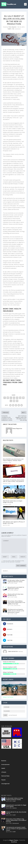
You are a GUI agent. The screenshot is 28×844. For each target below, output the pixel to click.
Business (16, 590)
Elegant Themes (13, 840)
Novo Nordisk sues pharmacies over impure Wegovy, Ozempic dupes (13, 459)
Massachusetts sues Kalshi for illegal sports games (16, 587)
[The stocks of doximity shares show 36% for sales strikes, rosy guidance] (14, 471)
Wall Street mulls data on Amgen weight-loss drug (12, 501)
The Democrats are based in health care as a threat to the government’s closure (16, 611)
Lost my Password (13, 715)
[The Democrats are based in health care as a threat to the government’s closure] (5, 610)
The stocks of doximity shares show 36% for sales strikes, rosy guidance (13, 480)
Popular (3, 780)
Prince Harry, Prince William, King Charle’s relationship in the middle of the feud (16, 602)
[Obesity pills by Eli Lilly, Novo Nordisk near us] (5, 595)
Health (9, 29)
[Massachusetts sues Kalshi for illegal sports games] (5, 588)
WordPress (14, 842)
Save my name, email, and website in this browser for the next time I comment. (12, 561)
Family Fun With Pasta (9, 661)
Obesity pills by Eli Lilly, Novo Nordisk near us (15, 594)
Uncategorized (5, 783)
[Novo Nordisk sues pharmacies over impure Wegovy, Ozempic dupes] (14, 450)
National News (5, 776)
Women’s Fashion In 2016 (9, 667)
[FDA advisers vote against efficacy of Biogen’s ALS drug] (14, 512)
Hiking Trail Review (8, 672)
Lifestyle (3, 772)
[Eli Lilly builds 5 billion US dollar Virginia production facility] (5, 581)
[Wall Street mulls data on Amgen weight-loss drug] (14, 492)
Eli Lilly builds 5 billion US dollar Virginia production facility (16, 581)
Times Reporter (12, 27)
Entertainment (17, 605)
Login (5, 715)
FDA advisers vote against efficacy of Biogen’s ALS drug (14, 522)
